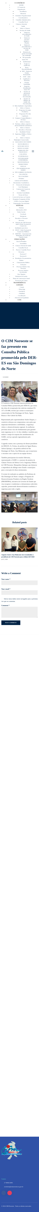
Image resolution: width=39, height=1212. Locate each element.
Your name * (5, 579)
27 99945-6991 (8, 1182)
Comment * (5, 605)
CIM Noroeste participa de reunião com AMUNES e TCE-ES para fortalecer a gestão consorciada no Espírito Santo (19, 903)
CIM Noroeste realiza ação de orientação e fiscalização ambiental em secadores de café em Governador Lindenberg (17, 957)
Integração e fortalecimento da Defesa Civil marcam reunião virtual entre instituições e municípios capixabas (16, 968)
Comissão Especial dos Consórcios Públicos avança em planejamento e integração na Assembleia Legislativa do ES (19, 946)
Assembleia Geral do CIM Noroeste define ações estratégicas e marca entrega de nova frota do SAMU (18, 925)
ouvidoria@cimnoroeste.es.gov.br (13, 1186)
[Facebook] (3, 1193)
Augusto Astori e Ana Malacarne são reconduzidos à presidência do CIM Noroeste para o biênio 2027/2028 (19, 892)
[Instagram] (9, 1193)
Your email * (5, 589)
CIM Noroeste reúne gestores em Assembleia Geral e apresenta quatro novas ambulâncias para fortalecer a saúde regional (19, 914)
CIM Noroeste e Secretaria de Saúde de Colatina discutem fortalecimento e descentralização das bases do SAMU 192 (18, 979)
